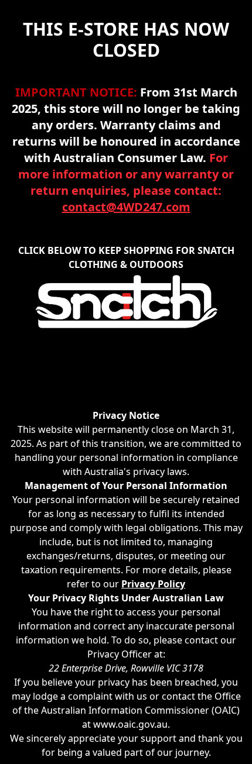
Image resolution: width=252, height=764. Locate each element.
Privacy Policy (153, 583)
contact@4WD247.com (126, 207)
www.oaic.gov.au (130, 724)
